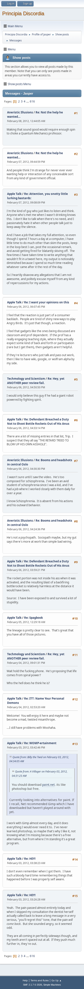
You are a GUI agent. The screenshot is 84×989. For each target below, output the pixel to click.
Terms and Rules (40, 980)
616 (32, 101)
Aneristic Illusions (20, 112)
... (28, 101)
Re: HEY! (30, 859)
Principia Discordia (23, 13)
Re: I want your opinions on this (46, 302)
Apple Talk (14, 194)
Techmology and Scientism (26, 379)
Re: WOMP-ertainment (40, 743)
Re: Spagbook (33, 618)
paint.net (48, 785)
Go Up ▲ (56, 980)
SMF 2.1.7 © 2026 (32, 984)
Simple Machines (52, 984)
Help (25, 980)
